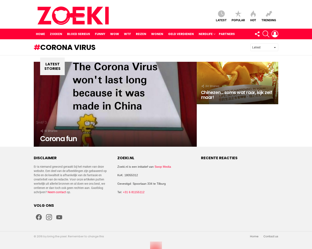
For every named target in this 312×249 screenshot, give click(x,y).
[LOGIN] (274, 34)
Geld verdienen (181, 34)
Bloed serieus (78, 34)
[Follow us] (257, 34)
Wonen (157, 34)
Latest (221, 20)
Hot (253, 20)
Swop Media (163, 166)
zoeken (56, 34)
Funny (100, 34)
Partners (227, 34)
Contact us (270, 236)
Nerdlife (206, 34)
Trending (268, 20)
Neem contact (57, 192)
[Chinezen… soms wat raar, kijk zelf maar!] (237, 83)
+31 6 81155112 (134, 192)
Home (40, 34)
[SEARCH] (266, 34)
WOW (114, 34)
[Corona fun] (115, 104)
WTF (127, 34)
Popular (238, 20)
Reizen (141, 34)
